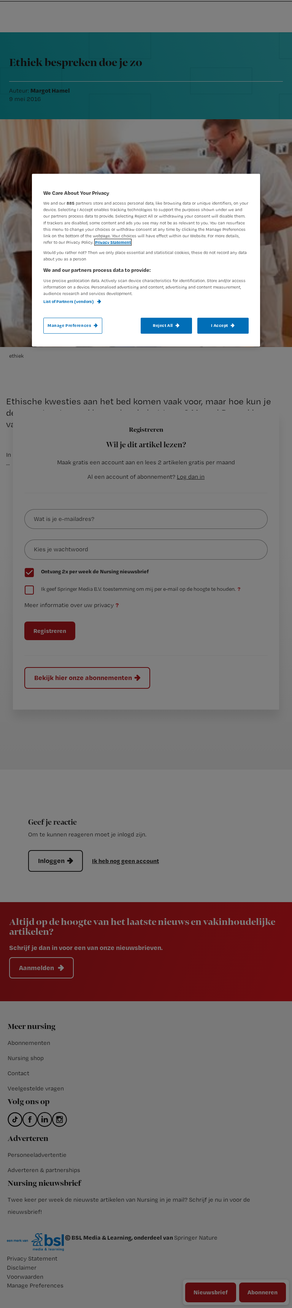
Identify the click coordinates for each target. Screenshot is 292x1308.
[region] (146, 260)
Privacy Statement (113, 242)
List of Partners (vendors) (69, 301)
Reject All (163, 325)
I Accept (219, 325)
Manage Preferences (69, 325)
